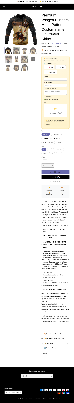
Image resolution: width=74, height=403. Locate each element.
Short (59, 142)
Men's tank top (48, 142)
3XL (52, 153)
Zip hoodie (56, 134)
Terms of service (47, 398)
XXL (44, 153)
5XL (44, 158)
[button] (4, 6)
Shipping (44, 46)
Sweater (46, 138)
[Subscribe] (51, 376)
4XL (59, 153)
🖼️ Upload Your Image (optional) (51, 99)
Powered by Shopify (19, 398)
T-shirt (55, 138)
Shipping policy (57, 398)
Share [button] (45, 353)
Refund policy (29, 398)
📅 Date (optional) (48, 82)
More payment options (55, 181)
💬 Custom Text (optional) (50, 88)
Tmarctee (11, 398)
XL (61, 149)
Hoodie (45, 134)
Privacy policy (37, 398)
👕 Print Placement (50, 63)
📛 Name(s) (47, 76)
